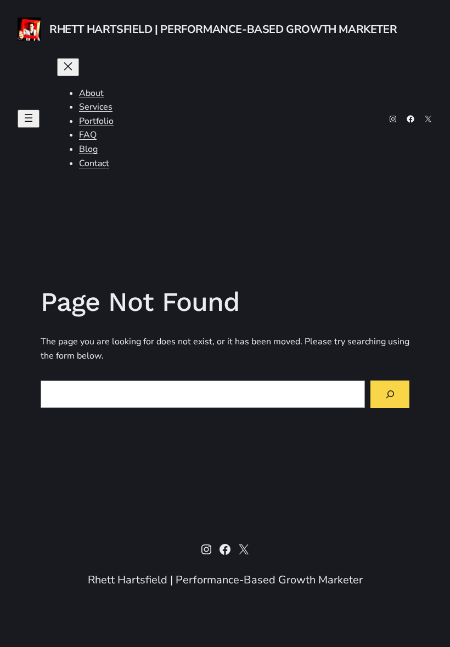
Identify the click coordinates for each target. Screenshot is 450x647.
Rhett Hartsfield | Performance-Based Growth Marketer (223, 29)
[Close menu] (68, 67)
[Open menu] (29, 119)
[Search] (389, 394)
